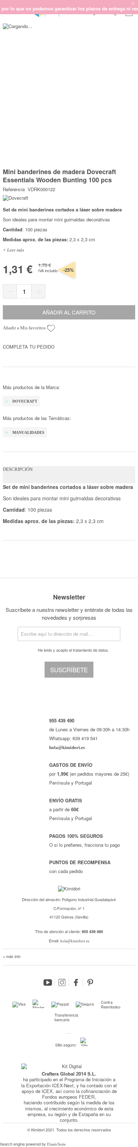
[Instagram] (62, 982)
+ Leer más (13, 250)
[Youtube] (48, 982)
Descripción (18, 469)
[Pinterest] (90, 982)
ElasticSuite (56, 1144)
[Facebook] (76, 982)
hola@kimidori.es (74, 941)
